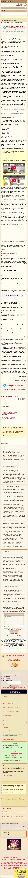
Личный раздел (16, 639)
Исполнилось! (10, 640)
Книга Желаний (21, 639)
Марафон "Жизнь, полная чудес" (10, 801)
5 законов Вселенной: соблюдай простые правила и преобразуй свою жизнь (9, 413)
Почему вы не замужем (7, 813)
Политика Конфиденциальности (12, 646)
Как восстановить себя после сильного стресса (12, 816)
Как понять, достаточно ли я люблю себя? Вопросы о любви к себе (10, 418)
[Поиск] (26, 4)
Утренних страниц (11, 755)
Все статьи (6, 640)
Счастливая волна (6, 732)
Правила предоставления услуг (9, 643)
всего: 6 (16, 396)
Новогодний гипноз (6, 409)
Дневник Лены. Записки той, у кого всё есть (11, 707)
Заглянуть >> (14, 390)
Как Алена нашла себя (7, 715)
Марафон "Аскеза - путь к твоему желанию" (13, 799)
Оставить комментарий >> (7, 396)
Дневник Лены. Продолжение (8, 703)
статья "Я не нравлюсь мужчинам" (18, 348)
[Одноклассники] (20, 399)
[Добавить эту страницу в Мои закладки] (23, 4)
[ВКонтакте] (18, 399)
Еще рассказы (6, 720)
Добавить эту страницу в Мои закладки (15, 655)
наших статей (20, 760)
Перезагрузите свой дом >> (8, 435)
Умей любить (5, 727)
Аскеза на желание (18, 5)
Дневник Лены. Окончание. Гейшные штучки (11, 699)
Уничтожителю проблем (16, 753)
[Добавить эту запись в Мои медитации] (23, 296)
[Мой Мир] (22, 399)
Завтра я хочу (16, 747)
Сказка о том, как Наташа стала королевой (11, 711)
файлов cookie (18, 871)
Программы (25, 5)
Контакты (19, 646)
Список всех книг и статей (9, 775)
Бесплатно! (15, 640)
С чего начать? (6, 639)
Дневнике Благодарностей (18, 757)
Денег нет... (4, 811)
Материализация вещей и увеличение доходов (13, 835)
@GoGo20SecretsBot (11, 33)
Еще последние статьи (8, 739)
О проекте (11, 639)
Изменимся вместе (20, 640)
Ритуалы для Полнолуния (14, 692)
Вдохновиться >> (7, 776)
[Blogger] (24, 399)
